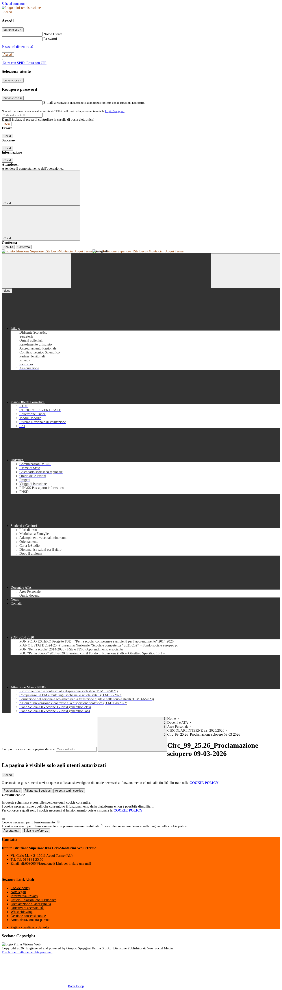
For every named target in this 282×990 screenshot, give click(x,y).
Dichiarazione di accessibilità (31, 904)
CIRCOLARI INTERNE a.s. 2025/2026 (195, 730)
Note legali (18, 892)
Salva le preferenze (36, 830)
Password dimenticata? (17, 47)
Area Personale (177, 726)
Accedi (8, 12)
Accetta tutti (69, 790)
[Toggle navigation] (36, 270)
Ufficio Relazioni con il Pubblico (33, 900)
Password (50, 39)
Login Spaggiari (114, 111)
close (7, 290)
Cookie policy (20, 888)
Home (171, 718)
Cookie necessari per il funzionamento (29, 822)
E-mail (48, 102)
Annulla (8, 247)
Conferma (23, 247)
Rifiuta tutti (37, 790)
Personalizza (12, 790)
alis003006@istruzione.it (55, 863)
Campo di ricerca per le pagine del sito (28, 749)
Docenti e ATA (177, 722)
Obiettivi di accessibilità (27, 908)
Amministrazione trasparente (30, 920)
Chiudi (7, 136)
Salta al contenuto (14, 4)
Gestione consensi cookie (28, 916)
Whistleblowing (22, 912)
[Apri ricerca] (245, 270)
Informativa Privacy (24, 896)
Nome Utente (52, 34)
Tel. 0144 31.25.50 (30, 859)
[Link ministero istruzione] (21, 7)
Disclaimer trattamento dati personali (27, 952)
